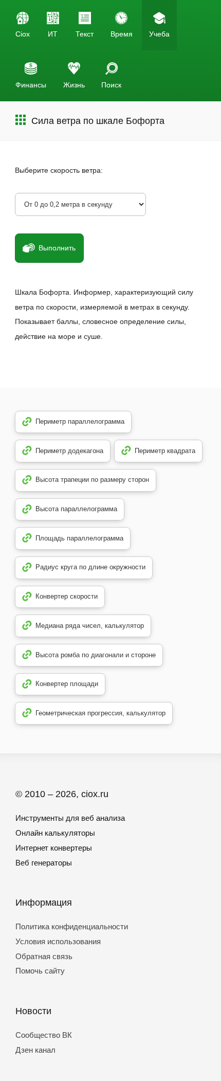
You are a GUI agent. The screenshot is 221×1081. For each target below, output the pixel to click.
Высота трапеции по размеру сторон (92, 479)
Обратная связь (43, 956)
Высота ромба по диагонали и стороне (95, 655)
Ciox (22, 34)
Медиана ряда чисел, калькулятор (89, 625)
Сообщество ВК (43, 1035)
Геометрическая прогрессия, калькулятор (100, 713)
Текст (85, 34)
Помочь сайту (40, 970)
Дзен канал (35, 1050)
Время (121, 34)
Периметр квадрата (165, 451)
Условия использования (58, 941)
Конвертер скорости (66, 596)
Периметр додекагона (69, 451)
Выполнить (57, 248)
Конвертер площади (66, 684)
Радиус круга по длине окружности (90, 567)
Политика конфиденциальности (71, 926)
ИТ (53, 34)
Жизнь (74, 85)
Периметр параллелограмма (79, 421)
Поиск (111, 85)
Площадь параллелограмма (79, 538)
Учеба (159, 34)
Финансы (30, 85)
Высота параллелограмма (76, 509)
